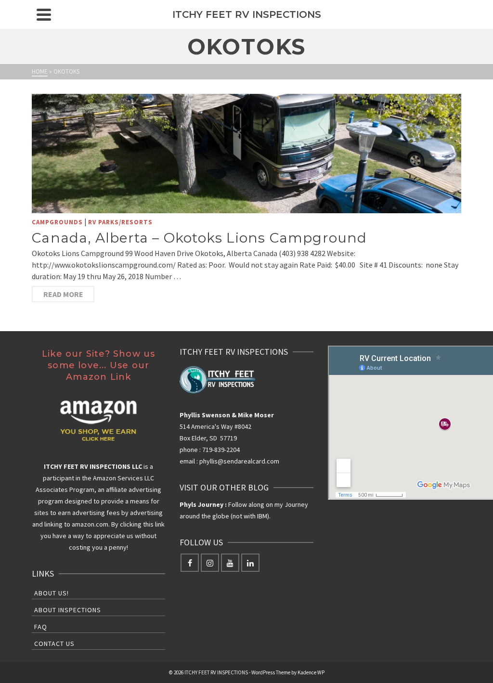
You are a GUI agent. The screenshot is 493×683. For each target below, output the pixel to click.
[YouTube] (230, 563)
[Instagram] (210, 563)
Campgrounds (57, 222)
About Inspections (67, 610)
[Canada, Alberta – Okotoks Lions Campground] (246, 153)
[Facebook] (190, 563)
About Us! (51, 593)
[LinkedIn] (250, 563)
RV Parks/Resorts (120, 222)
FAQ (40, 626)
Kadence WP (311, 672)
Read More (63, 294)
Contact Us (54, 643)
